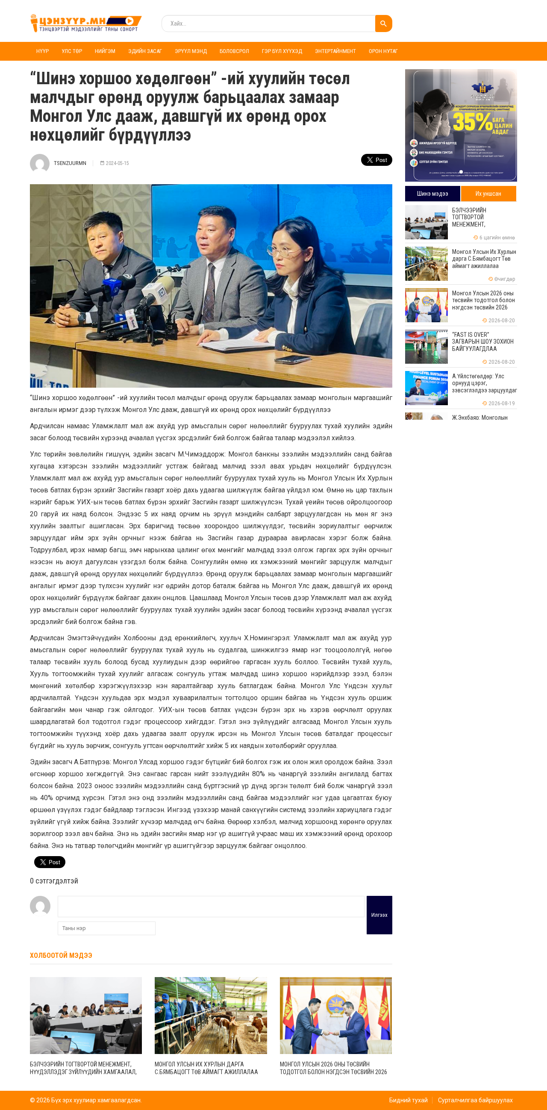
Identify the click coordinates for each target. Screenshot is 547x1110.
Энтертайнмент (335, 51)
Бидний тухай (408, 1100)
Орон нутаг (383, 51)
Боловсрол (234, 51)
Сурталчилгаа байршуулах (475, 1100)
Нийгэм (105, 51)
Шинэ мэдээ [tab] (432, 193)
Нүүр (42, 51)
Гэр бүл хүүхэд (282, 51)
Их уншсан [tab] (488, 193)
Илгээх (379, 915)
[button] (461, 172)
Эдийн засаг (145, 51)
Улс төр (72, 51)
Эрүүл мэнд (191, 51)
